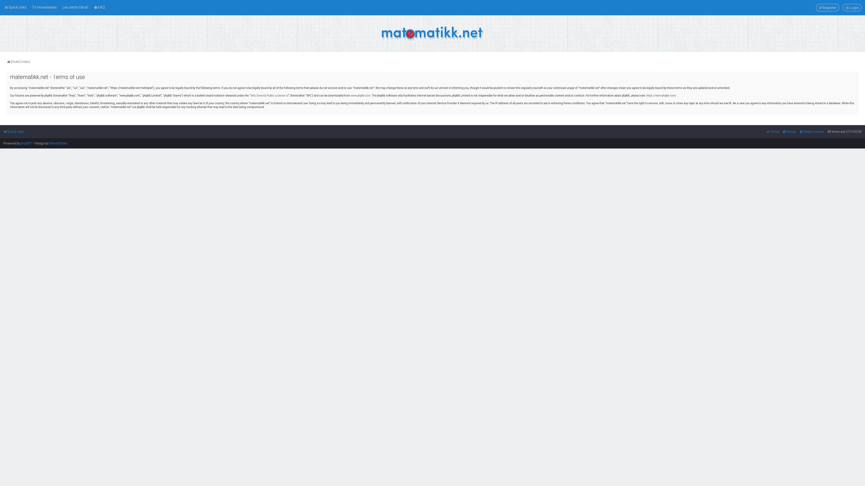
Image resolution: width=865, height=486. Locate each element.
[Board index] (432, 33)
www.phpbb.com (361, 95)
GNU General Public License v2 (269, 95)
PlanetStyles (58, 143)
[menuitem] (44, 7)
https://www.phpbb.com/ (661, 95)
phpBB (25, 143)
